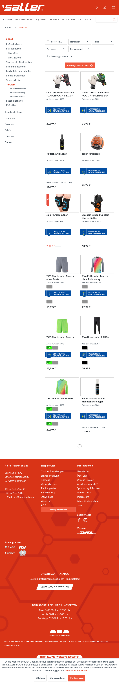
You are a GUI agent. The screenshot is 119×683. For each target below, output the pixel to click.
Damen (8, 142)
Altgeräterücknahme (88, 500)
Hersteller (75, 41)
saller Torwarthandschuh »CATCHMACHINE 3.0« (60, 94)
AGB (43, 505)
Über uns (82, 475)
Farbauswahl (76, 49)
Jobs (79, 505)
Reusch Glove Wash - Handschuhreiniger (93, 400)
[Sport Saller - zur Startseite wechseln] (22, 7)
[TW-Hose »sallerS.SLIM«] (97, 325)
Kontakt (45, 479)
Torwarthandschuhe (17, 88)
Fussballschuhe (14, 100)
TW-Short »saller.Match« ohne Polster (60, 278)
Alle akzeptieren (57, 678)
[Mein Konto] (105, 7)
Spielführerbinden (15, 75)
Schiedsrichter (13, 79)
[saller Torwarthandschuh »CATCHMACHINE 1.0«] (97, 80)
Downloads (47, 496)
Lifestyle (9, 136)
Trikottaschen (13, 57)
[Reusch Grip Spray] (62, 142)
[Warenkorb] (114, 7)
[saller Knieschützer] (62, 203)
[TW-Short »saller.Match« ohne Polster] (62, 264)
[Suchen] (114, 19)
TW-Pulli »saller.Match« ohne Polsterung (95, 278)
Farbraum (51, 49)
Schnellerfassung (50, 475)
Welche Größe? (85, 479)
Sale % (8, 130)
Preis (96, 41)
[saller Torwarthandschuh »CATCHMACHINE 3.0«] (62, 80)
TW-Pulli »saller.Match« (59, 398)
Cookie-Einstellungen (52, 471)
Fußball (9, 38)
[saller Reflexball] (97, 142)
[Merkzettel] (96, 7)
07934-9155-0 (16, 488)
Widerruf (46, 500)
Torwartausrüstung (17, 96)
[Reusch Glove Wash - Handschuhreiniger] (97, 386)
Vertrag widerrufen (58, 509)
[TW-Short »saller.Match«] (62, 325)
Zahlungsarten (49, 488)
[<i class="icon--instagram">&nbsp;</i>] (86, 520)
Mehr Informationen (76, 670)
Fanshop (9, 124)
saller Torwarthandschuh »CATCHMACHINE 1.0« (95, 94)
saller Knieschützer (57, 214)
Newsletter (83, 471)
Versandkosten (49, 483)
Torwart (10, 84)
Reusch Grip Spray (56, 153)
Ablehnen (40, 678)
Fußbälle (11, 105)
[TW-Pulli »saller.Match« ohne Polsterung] (97, 264)
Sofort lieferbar (58, 41)
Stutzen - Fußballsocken (19, 61)
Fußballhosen (13, 48)
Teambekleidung (13, 111)
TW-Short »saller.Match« (60, 337)
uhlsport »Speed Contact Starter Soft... (95, 216)
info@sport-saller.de (23, 496)
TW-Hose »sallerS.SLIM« (96, 337)
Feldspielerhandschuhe (18, 70)
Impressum (83, 496)
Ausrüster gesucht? (87, 483)
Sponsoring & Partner (88, 488)
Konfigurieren (77, 678)
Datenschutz (84, 492)
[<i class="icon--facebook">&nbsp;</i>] (79, 520)
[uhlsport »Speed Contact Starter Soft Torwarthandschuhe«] (97, 203)
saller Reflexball (91, 153)
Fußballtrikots (14, 43)
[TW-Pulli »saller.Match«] (62, 386)
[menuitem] (106, 19)
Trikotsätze (12, 52)
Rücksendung (48, 492)
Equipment (10, 117)
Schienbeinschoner (16, 66)
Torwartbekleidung (17, 92)
